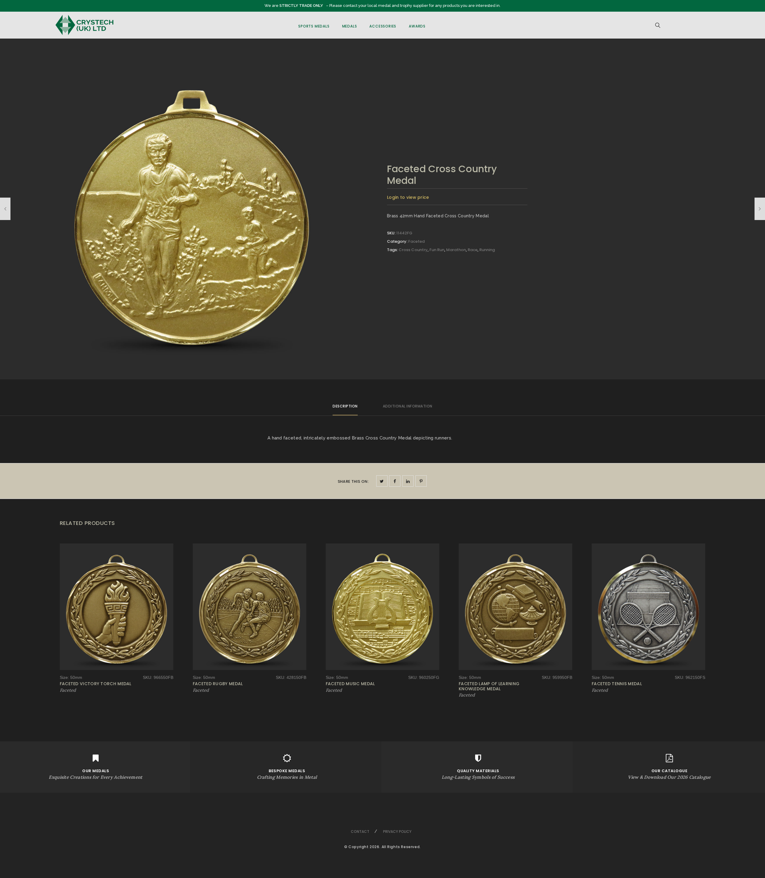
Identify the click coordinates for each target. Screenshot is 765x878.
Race (473, 250)
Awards (417, 26)
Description (345, 406)
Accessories (382, 26)
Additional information (407, 406)
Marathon (456, 250)
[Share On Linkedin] (408, 481)
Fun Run (436, 250)
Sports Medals (313, 26)
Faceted (416, 241)
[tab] (345, 409)
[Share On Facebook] (394, 481)
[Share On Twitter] (382, 481)
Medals (349, 26)
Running (487, 250)
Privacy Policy (397, 831)
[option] (192, 213)
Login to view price (408, 197)
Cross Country (413, 250)
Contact (360, 831)
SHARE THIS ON (353, 481)
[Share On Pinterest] (421, 481)
